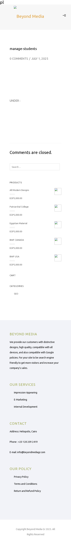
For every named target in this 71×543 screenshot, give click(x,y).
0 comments (19, 58)
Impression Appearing (25, 392)
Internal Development (25, 406)
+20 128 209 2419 (28, 441)
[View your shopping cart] (57, 14)
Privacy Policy (21, 476)
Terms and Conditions (25, 483)
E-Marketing (20, 399)
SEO (16, 293)
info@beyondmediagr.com (31, 452)
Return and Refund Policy (27, 491)
